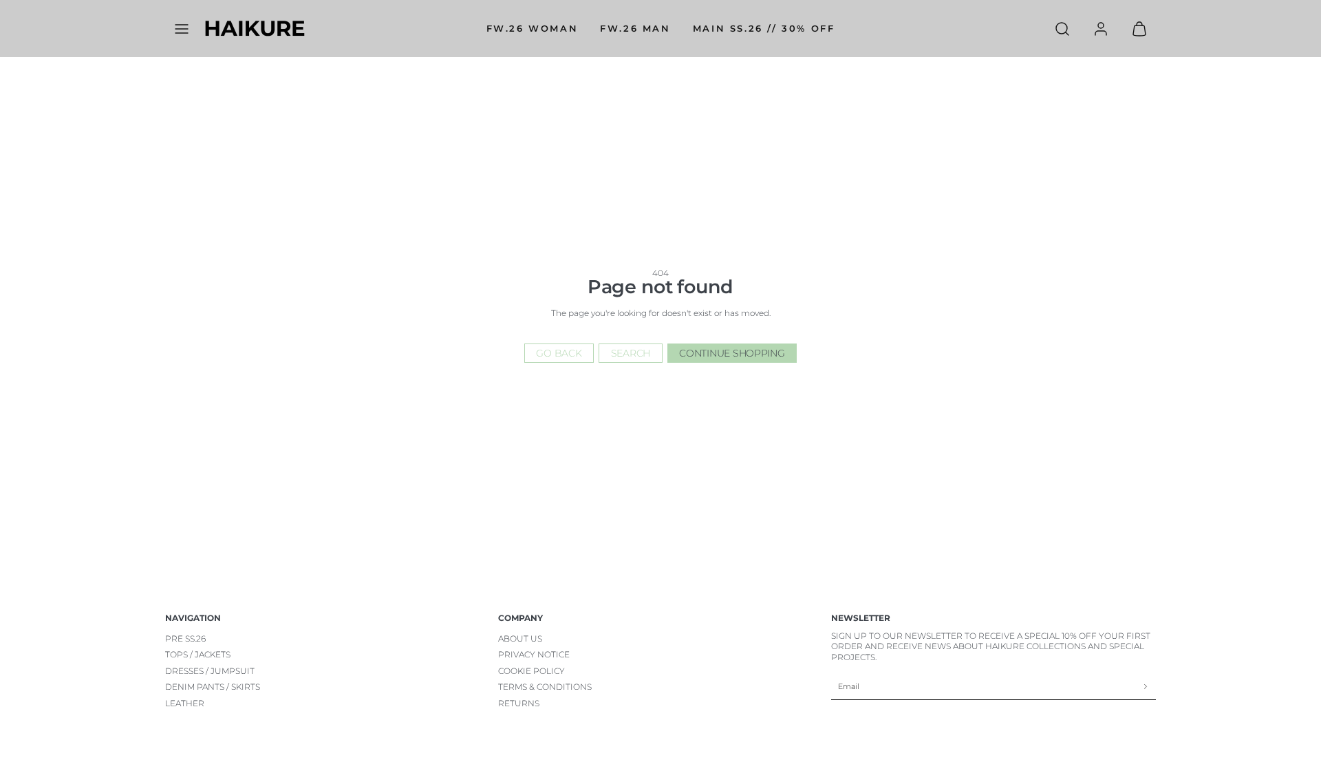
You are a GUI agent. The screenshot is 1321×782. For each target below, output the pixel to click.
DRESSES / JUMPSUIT (210, 671)
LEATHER (184, 703)
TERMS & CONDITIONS (545, 686)
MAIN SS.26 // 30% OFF (764, 28)
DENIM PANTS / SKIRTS (212, 686)
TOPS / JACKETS (197, 654)
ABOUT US (520, 638)
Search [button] (630, 353)
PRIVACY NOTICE (534, 654)
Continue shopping (731, 353)
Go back (558, 353)
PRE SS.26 (185, 638)
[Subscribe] (1146, 686)
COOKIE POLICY (531, 671)
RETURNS (518, 703)
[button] (181, 28)
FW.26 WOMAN (532, 28)
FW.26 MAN (635, 28)
